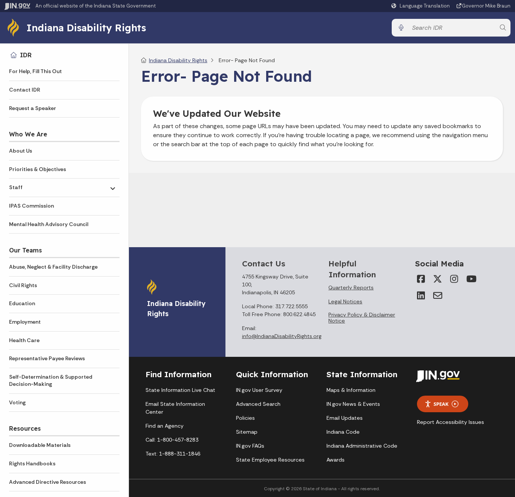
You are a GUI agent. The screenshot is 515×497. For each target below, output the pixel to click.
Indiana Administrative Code (361, 445)
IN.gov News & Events (353, 404)
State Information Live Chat (180, 390)
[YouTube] (471, 279)
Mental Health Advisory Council (48, 224)
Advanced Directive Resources (47, 482)
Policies (245, 417)
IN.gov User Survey (259, 390)
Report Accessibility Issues (450, 422)
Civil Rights (23, 285)
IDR (26, 55)
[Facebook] (421, 279)
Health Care (24, 340)
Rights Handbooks (32, 463)
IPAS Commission (31, 205)
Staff (16, 187)
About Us (20, 150)
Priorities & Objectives (37, 169)
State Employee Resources (270, 459)
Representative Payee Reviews (47, 358)
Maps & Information (351, 390)
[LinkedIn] (421, 295)
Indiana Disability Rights (86, 27)
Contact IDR (24, 89)
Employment (25, 321)
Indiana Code (343, 431)
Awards (335, 459)
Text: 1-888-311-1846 (173, 453)
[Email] (438, 295)
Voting (17, 402)
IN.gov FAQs (250, 445)
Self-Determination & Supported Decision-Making (50, 380)
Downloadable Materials (40, 445)
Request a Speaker (32, 108)
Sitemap (247, 431)
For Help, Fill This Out (35, 71)
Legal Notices (345, 301)
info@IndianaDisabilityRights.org (282, 336)
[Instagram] (454, 279)
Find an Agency (165, 425)
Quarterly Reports (351, 287)
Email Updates (344, 417)
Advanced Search (258, 404)
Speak (441, 404)
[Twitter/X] (438, 279)
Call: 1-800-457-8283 (172, 439)
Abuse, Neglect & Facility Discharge (53, 266)
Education (22, 303)
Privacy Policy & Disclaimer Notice (361, 318)
